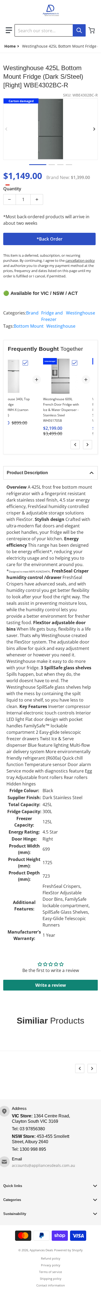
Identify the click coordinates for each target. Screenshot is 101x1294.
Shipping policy (50, 1279)
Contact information (50, 1285)
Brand (32, 313)
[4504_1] (37, 164)
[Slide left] (6, 129)
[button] (9, 30)
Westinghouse (80, 313)
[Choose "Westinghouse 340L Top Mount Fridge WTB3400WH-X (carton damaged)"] (25, 363)
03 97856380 (32, 1129)
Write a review (50, 985)
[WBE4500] (69, 164)
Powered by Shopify (68, 1250)
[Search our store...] (79, 30)
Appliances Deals (41, 1250)
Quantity (12, 189)
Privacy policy (50, 1265)
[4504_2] (51, 164)
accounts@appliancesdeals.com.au (43, 1165)
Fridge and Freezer (52, 316)
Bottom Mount (29, 326)
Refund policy (50, 1258)
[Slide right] (94, 129)
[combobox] (50, 30)
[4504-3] (60, 164)
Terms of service (50, 1272)
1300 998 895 (33, 1149)
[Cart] (92, 30)
